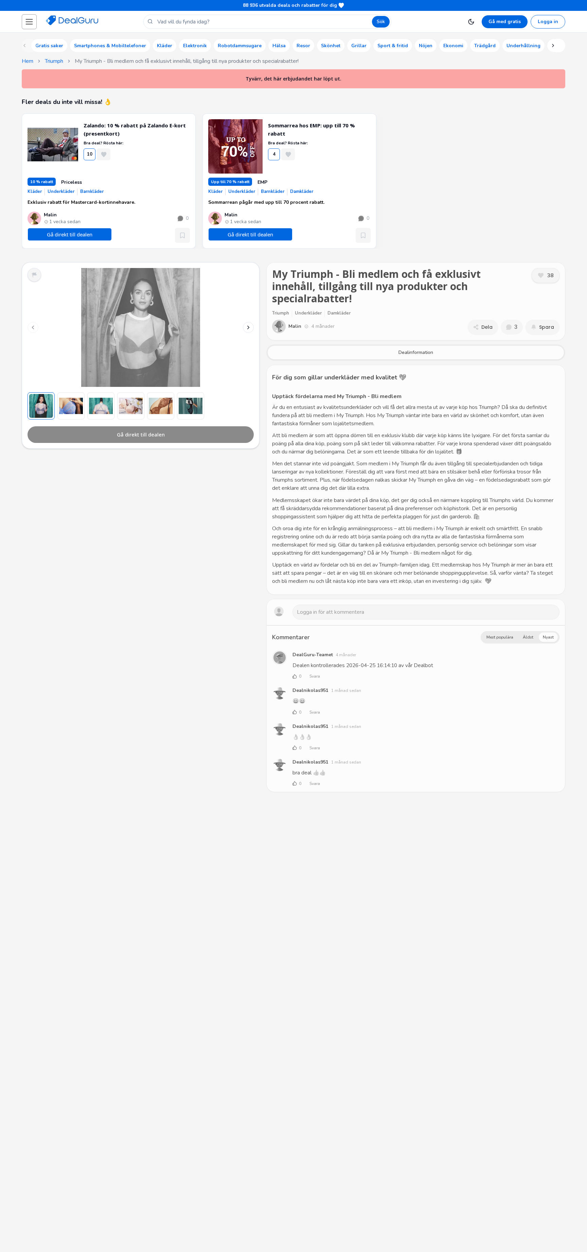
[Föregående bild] (33, 327)
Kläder (35, 192)
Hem (27, 61)
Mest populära (499, 637)
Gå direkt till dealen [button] (69, 234)
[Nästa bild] (248, 327)
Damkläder (301, 192)
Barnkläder (92, 192)
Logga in (548, 21)
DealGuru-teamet (312, 654)
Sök (381, 21)
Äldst (528, 637)
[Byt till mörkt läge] (471, 21)
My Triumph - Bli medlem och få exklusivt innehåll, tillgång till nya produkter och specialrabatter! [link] (187, 61)
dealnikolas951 (310, 690)
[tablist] (415, 352)
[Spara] (182, 235)
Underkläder (61, 192)
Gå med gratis (504, 21)
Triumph (54, 61)
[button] (29, 21)
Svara (314, 676)
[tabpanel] (415, 480)
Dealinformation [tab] (415, 352)
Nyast (548, 637)
